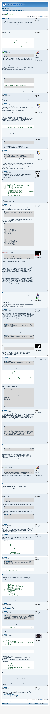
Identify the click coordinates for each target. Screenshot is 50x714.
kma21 (6, 361)
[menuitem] (3, 8)
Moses (6, 55)
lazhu (6, 448)
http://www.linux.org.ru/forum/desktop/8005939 (10, 695)
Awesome (9, 13)
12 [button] (46, 16)
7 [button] (38, 16)
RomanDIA (7, 561)
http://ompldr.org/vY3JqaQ (7, 608)
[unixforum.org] (14, 4)
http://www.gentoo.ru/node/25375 (8, 694)
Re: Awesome (5, 18)
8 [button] (39, 16)
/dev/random (7, 324)
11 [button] (44, 16)
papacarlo (6, 426)
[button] (33, 16)
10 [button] (42, 16)
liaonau (6, 154)
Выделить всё (6, 38)
